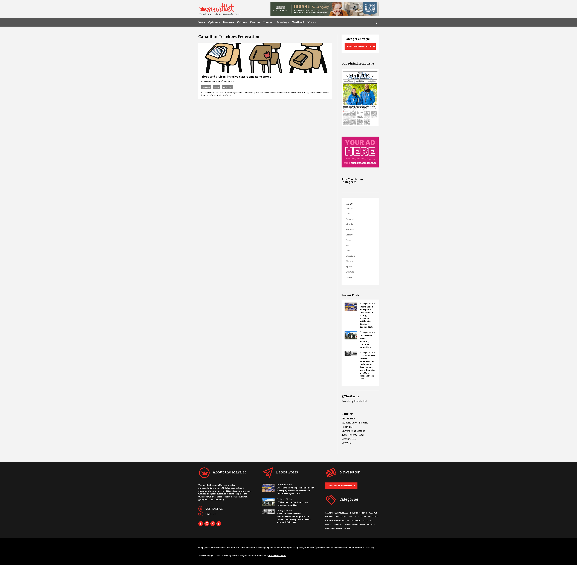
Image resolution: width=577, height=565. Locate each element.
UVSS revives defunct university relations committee (366, 341)
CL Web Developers (277, 555)
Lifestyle (350, 271)
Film (348, 245)
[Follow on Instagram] (206, 523)
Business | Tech (358, 512)
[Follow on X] (212, 523)
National (350, 219)
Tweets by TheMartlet (354, 401)
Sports (349, 266)
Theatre (350, 261)
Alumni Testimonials (336, 512)
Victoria (349, 224)
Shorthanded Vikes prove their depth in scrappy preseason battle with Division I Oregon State (366, 316)
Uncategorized (333, 528)
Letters (349, 234)
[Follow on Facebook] (200, 523)
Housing (350, 277)
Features (228, 22)
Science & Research (355, 524)
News (201, 22)
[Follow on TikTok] (218, 523)
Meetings (283, 22)
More (310, 22)
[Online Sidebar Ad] (360, 166)
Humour (268, 22)
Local (348, 213)
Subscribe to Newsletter (359, 46)
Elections (341, 516)
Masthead (298, 22)
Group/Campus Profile (337, 520)
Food (348, 250)
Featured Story (357, 516)
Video (347, 528)
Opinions (214, 22)
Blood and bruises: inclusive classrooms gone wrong (236, 76)
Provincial (227, 87)
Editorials (350, 229)
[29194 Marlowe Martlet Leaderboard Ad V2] (324, 15)
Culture (242, 22)
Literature (350, 256)
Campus (255, 22)
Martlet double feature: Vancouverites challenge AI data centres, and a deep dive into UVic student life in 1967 (367, 367)
